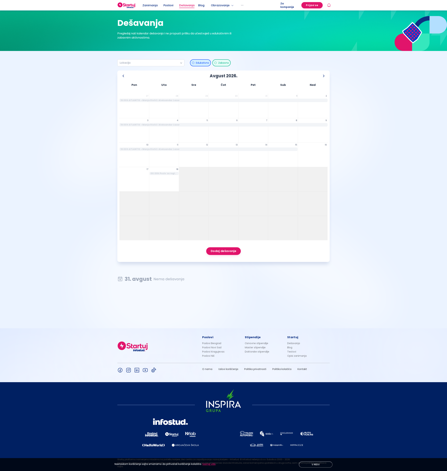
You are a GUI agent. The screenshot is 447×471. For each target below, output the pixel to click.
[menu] (211, 5)
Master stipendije (255, 347)
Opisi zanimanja (297, 356)
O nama (207, 369)
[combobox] (149, 63)
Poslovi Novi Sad (211, 347)
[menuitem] (152, 5)
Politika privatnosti (255, 369)
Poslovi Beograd (211, 343)
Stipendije (253, 337)
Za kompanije (287, 5)
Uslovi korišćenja (228, 369)
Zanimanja (150, 5)
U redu (316, 464)
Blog (201, 5)
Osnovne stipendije (256, 343)
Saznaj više (209, 464)
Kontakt (302, 369)
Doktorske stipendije (257, 351)
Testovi (291, 351)
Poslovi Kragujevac (213, 351)
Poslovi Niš (208, 356)
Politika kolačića (281, 369)
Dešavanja (293, 343)
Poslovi (168, 5)
